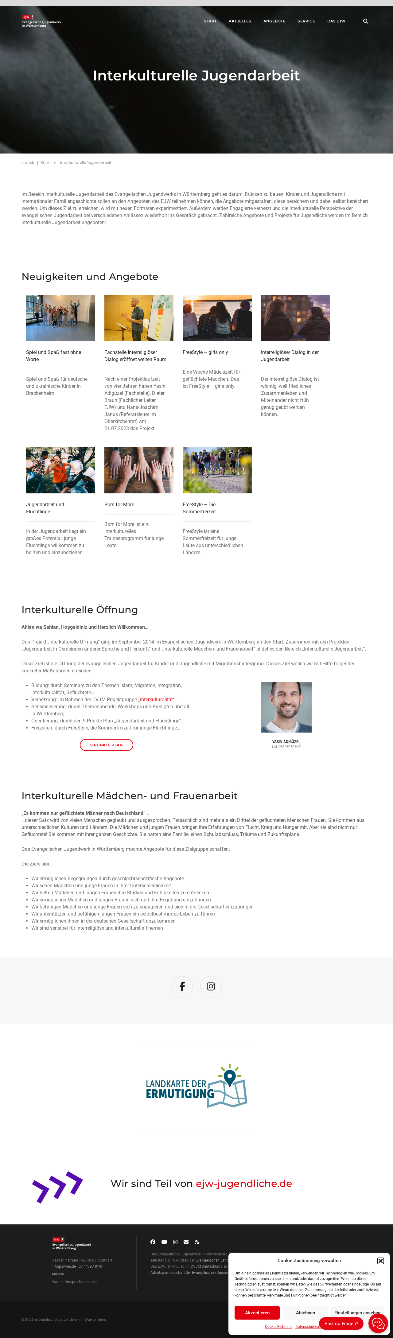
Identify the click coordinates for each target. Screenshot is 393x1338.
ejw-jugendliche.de (244, 1183)
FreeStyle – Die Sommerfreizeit (199, 508)
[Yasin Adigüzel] (286, 696)
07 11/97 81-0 (90, 1266)
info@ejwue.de (64, 1266)
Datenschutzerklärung (313, 1326)
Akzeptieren (257, 1313)
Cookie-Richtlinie (278, 1326)
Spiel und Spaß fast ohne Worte (53, 355)
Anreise (58, 1274)
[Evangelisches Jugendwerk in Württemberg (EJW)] (42, 21)
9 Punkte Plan (106, 745)
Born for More (119, 505)
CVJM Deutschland (207, 1266)
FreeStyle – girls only (205, 352)
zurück (27, 162)
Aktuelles (240, 21)
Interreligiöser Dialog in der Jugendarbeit (290, 355)
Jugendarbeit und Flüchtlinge (45, 508)
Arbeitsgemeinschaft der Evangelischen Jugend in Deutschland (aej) (206, 1272)
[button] (381, 1261)
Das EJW (336, 21)
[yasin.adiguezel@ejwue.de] (286, 704)
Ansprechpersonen (81, 1282)
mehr (194, 1094)
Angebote (274, 21)
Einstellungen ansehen (357, 1313)
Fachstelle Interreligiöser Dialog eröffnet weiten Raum (135, 355)
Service (306, 21)
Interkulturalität (156, 699)
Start (210, 21)
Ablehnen (305, 1313)
